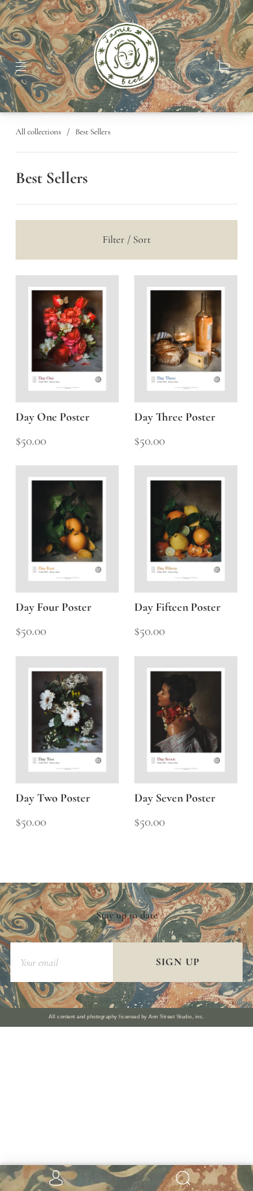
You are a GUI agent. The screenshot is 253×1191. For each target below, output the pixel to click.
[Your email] (61, 962)
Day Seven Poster (174, 798)
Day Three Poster (174, 417)
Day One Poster (53, 417)
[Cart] (223, 67)
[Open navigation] (30, 67)
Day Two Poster (53, 798)
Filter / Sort (126, 239)
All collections (38, 132)
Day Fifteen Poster (177, 607)
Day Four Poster (53, 607)
